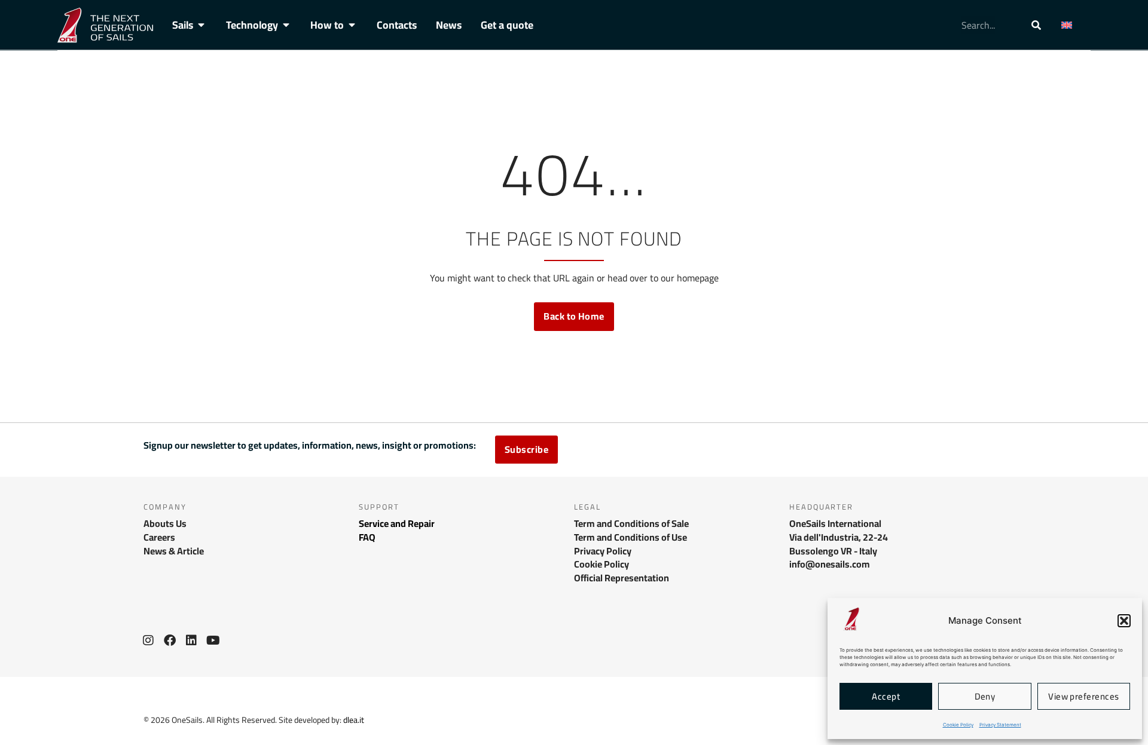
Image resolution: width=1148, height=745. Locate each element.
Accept (886, 696)
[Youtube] (213, 640)
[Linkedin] (191, 640)
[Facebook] (170, 640)
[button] (1124, 621)
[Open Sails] (201, 25)
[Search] (1036, 25)
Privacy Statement (1000, 725)
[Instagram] (148, 640)
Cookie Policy (958, 725)
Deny (985, 696)
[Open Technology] (286, 25)
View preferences (1083, 696)
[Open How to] (352, 25)
